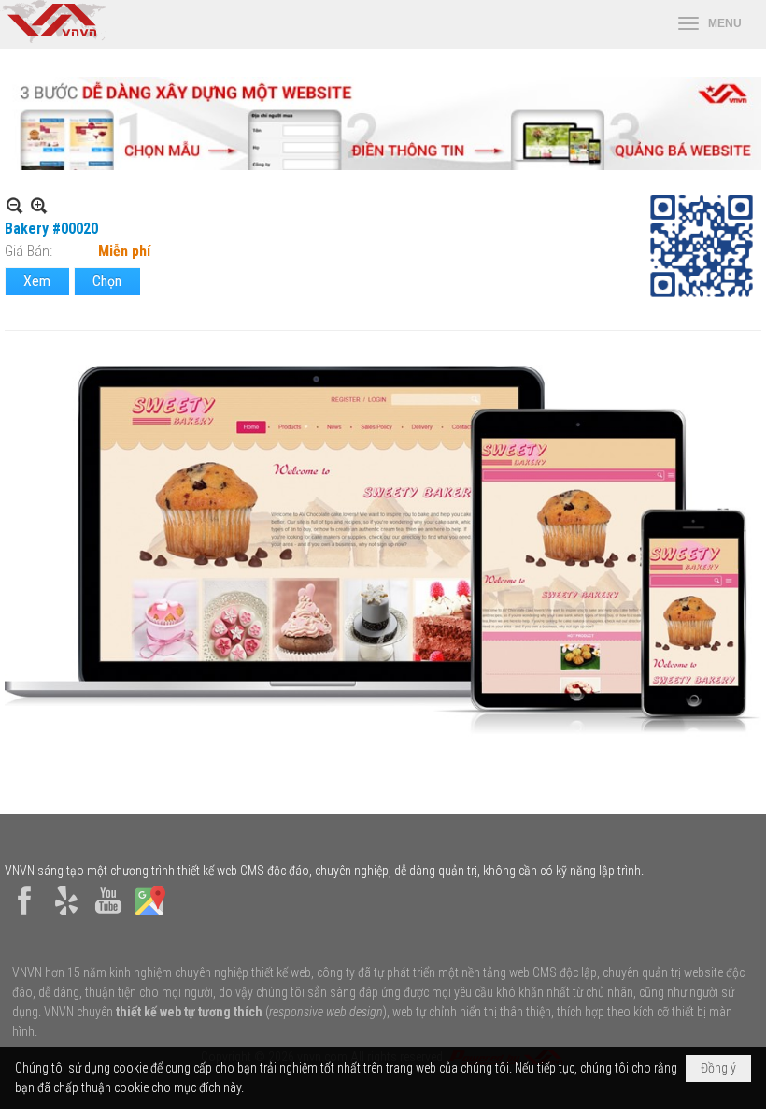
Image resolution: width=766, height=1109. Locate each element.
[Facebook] (24, 915)
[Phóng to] (39, 205)
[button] (710, 24)
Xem (36, 281)
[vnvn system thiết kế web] (53, 38)
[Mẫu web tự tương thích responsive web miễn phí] (383, 165)
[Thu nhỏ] (14, 205)
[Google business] (150, 915)
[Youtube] (108, 915)
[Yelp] (66, 915)
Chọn (106, 281)
